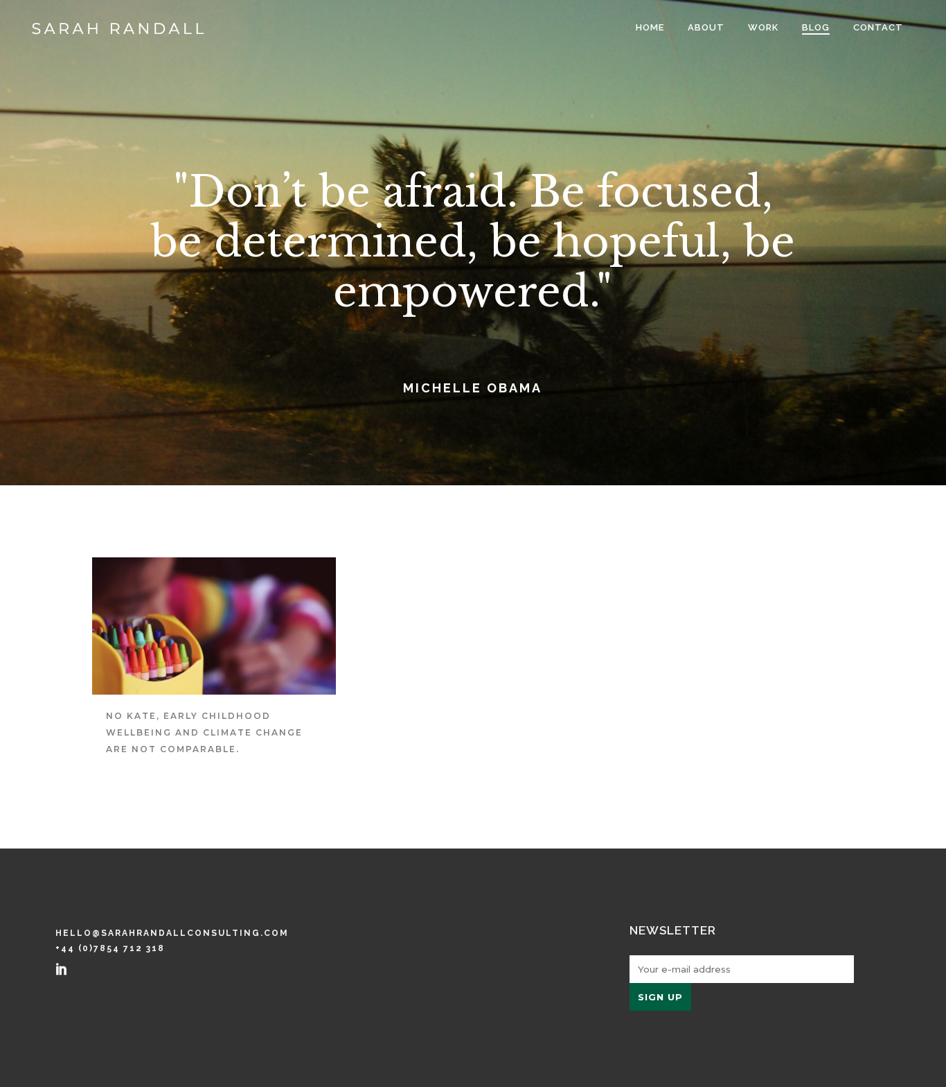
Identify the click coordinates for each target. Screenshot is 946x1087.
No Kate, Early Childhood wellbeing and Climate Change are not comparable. (204, 732)
